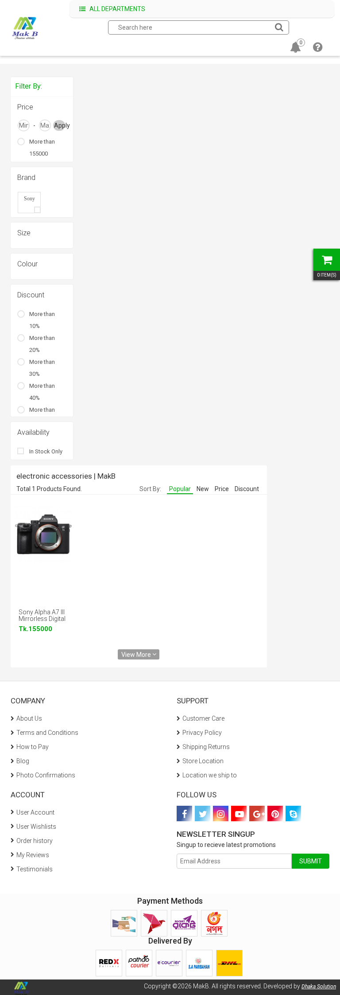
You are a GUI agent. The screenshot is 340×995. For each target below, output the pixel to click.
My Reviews (32, 854)
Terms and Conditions (47, 732)
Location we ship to (209, 775)
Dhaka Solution (318, 986)
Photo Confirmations (45, 775)
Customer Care (203, 718)
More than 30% (42, 368)
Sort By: (150, 488)
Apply (59, 125)
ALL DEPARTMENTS (116, 8)
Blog (22, 761)
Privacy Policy (202, 732)
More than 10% (42, 320)
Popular (180, 488)
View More (136, 654)
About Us (29, 718)
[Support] (317, 49)
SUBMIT (310, 861)
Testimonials (34, 869)
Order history (34, 840)
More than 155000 (42, 147)
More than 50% (42, 415)
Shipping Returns (206, 746)
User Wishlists (36, 826)
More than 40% (42, 391)
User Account (35, 812)
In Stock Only (45, 451)
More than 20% (42, 344)
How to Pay (32, 746)
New (203, 488)
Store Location (203, 761)
